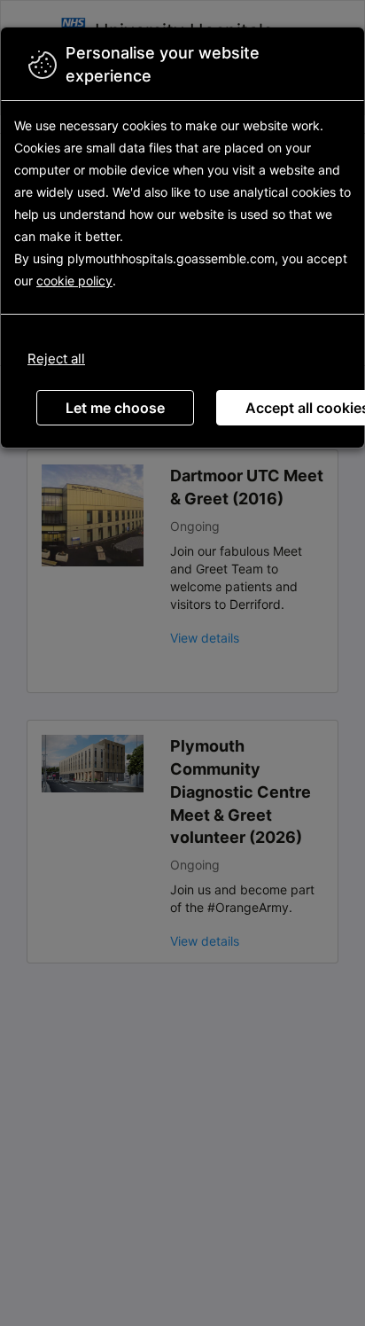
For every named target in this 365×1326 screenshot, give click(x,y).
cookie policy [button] (74, 280)
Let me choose (115, 408)
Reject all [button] (56, 358)
